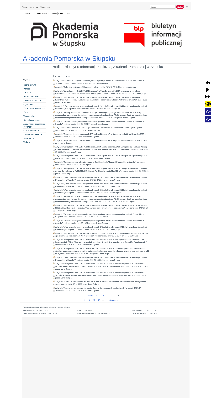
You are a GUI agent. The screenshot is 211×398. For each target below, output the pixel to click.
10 (89, 300)
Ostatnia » (113, 300)
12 (99, 300)
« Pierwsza (88, 296)
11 (94, 300)
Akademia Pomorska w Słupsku (69, 58)
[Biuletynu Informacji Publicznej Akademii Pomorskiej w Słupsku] (105, 32)
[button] (208, 83)
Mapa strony (45, 7)
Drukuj (187, 7)
